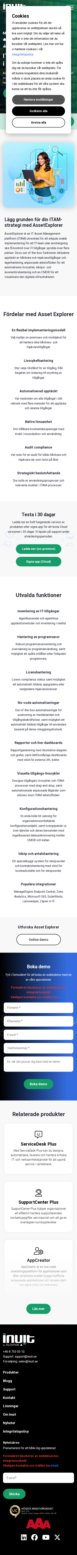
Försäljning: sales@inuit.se (20, 1361)
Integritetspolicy (22, 54)
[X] (24, 1537)
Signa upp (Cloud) (38, 561)
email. (62, 997)
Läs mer (38, 1309)
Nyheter (9, 1423)
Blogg (7, 1381)
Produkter (11, 1372)
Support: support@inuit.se (20, 1356)
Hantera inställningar (38, 99)
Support (9, 1389)
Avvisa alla (38, 122)
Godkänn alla (38, 111)
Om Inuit (9, 1414)
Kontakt (9, 1398)
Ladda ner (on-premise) (38, 549)
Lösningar (11, 1406)
